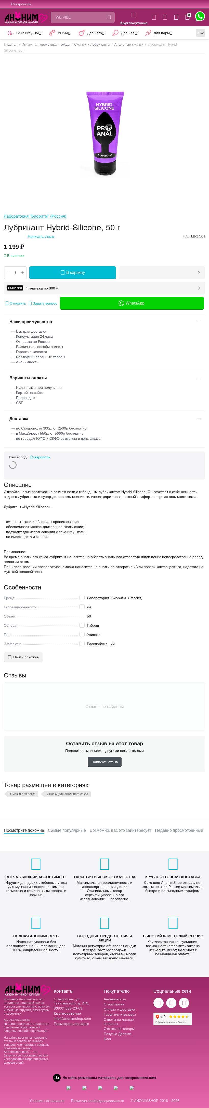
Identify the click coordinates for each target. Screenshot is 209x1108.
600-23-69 (68, 1008)
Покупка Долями (117, 1034)
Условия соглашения (47, 1101)
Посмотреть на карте (71, 1024)
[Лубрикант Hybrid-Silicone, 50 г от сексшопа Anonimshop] (104, 132)
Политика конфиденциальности (97, 1101)
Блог (107, 1039)
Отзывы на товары (119, 1029)
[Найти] (109, 17)
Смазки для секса (23, 794)
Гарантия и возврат (120, 1014)
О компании (114, 1004)
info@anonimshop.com (72, 1018)
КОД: (186, 236)
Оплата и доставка (119, 1009)
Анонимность (115, 999)
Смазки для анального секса (67, 794)
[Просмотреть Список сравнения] (153, 17)
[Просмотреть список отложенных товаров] (165, 17)
